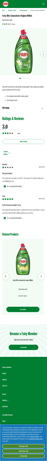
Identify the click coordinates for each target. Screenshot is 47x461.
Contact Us (4, 386)
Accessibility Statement (7, 415)
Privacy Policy (34, 436)
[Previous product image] (3, 54)
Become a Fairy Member (23, 333)
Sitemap (4, 394)
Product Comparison (6, 367)
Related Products (10, 234)
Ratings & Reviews (13, 118)
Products (4, 373)
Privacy (3, 421)
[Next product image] (43, 54)
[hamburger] (43, 4)
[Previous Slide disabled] (5, 276)
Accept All (23, 446)
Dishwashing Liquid (23, 10)
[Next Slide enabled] (41, 276)
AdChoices (4, 400)
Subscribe (4, 380)
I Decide (23, 456)
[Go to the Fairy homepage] (5, 4)
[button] (23, 108)
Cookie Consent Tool (36, 439)
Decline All (23, 451)
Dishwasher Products (12, 10)
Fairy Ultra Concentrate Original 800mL (17, 15)
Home (3, 10)
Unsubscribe (5, 406)
